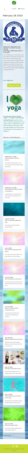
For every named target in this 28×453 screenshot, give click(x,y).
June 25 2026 (9, 277)
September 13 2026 (10, 156)
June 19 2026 (9, 306)
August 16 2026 (9, 219)
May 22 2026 (8, 367)
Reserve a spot (14, 85)
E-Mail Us (22, 8)
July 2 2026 (8, 248)
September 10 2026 (11, 187)
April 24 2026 (9, 423)
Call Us (14, 8)
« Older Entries (7, 435)
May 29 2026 (9, 338)
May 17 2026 (8, 394)
